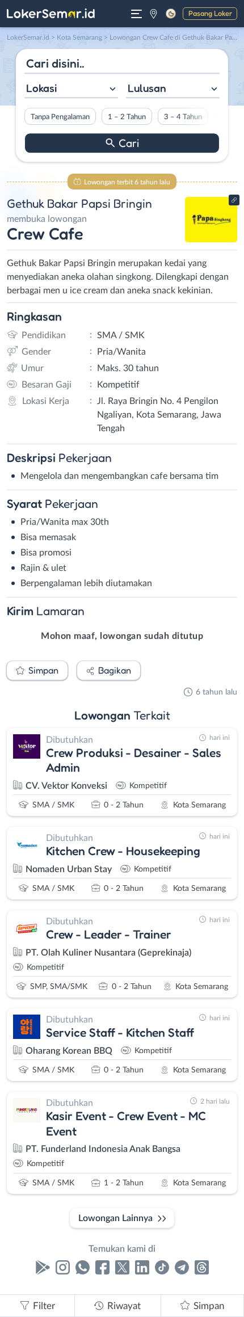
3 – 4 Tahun (183, 116)
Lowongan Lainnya (115, 1218)
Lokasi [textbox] (41, 88)
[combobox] (71, 89)
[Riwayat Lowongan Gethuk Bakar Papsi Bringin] (211, 239)
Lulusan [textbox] (147, 88)
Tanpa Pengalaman (60, 116)
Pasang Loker (210, 13)
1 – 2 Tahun (127, 116)
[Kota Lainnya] (153, 13)
